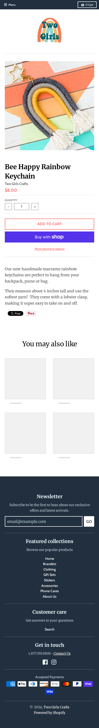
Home (49, 558)
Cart (89, 4)
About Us (49, 596)
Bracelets (49, 564)
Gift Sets (49, 574)
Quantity (11, 200)
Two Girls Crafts (16, 184)
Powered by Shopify (49, 713)
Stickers (49, 580)
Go (89, 521)
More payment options (49, 249)
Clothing (49, 569)
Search (50, 629)
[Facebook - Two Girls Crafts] (45, 662)
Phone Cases (49, 591)
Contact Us (62, 653)
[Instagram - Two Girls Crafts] (54, 662)
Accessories (49, 586)
